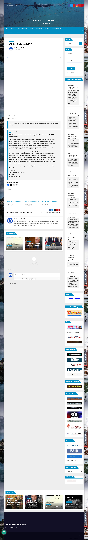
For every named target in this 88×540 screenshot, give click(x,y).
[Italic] (17, 279)
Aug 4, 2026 (30, 247)
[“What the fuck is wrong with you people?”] (74, 299)
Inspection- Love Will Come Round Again (72, 237)
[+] (34, 278)
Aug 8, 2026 (11, 247)
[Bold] (15, 279)
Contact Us (64, 535)
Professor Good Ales (42, 28)
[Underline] (19, 279)
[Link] (31, 279)
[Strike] (21, 279)
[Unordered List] (25, 279)
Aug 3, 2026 (50, 247)
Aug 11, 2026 (31, 504)
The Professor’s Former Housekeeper (19, 212)
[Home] (6, 28)
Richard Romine (10, 498)
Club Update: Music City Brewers (49, 201)
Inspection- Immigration (32, 501)
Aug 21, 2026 (11, 504)
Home (13, 28)
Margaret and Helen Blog (73, 332)
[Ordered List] (23, 279)
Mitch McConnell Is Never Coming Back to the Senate (33, 246)
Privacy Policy (79, 535)
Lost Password (70, 72)
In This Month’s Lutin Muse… (50, 212)
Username (69, 53)
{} (32, 278)
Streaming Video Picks (13, 32)
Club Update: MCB (20, 44)
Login (58, 269)
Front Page (11, 41)
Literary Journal (57, 28)
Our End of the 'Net (44, 20)
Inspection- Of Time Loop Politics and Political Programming (73, 89)
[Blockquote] (27, 279)
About (55, 535)
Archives (59, 535)
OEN (17, 247)
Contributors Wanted (25, 28)
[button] (83, 30)
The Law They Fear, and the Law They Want (14, 502)
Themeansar (31, 535)
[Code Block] (29, 279)
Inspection (29, 498)
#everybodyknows (71, 480)
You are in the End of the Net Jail (75, 538)
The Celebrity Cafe (71, 460)
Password (69, 60)
